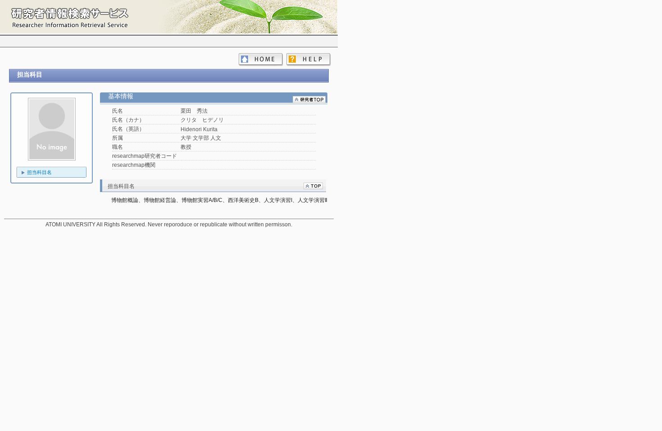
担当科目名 (39, 172)
